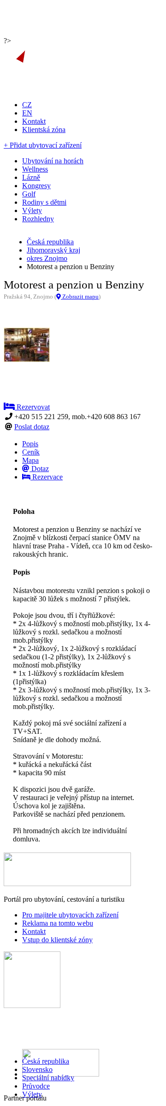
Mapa (30, 460)
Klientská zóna (43, 129)
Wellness (35, 169)
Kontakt (34, 121)
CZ (27, 105)
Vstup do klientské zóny (57, 940)
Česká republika (45, 1061)
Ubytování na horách (52, 161)
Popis (30, 444)
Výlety (32, 1094)
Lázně (31, 177)
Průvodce (36, 1086)
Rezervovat (32, 407)
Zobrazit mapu (80, 296)
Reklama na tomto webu (57, 923)
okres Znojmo (47, 258)
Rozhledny (38, 219)
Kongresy (36, 186)
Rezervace (46, 477)
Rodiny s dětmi (44, 202)
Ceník (31, 452)
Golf (29, 194)
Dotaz (39, 468)
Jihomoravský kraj (53, 250)
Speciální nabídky (48, 1078)
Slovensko (37, 1069)
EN (27, 113)
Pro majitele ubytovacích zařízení (70, 915)
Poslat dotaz (31, 427)
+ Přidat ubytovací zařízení (43, 145)
